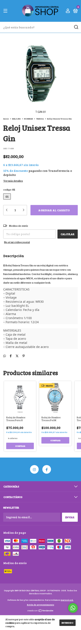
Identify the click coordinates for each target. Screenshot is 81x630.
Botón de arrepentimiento (40, 604)
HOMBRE (28, 118)
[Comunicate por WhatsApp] (73, 608)
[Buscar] (75, 27)
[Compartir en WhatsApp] (4, 356)
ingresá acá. (67, 599)
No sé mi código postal (17, 242)
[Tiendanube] (40, 611)
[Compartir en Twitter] (17, 356)
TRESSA (40, 118)
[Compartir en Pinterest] (23, 356)
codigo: (9, 189)
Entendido (67, 622)
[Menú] (6, 11)
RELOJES (16, 118)
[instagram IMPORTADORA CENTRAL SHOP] (34, 469)
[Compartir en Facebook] (11, 356)
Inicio (6, 118)
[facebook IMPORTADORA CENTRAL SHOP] (46, 469)
